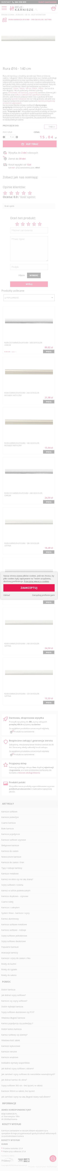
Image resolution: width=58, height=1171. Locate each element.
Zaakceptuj (29, 588)
